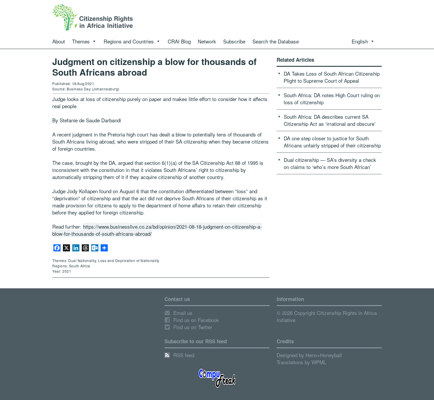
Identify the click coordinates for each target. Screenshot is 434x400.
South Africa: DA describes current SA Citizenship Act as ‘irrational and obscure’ (330, 120)
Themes (81, 41)
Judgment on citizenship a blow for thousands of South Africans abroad (154, 66)
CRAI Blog (179, 41)
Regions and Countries (129, 41)
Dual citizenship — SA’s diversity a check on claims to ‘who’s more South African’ (330, 163)
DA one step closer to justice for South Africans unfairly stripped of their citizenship (332, 141)
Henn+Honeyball (324, 355)
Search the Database (275, 41)
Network (207, 41)
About (58, 41)
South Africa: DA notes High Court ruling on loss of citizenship (332, 98)
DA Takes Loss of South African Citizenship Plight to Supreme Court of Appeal (332, 77)
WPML (318, 362)
